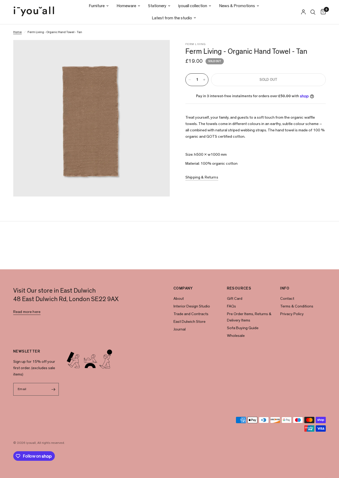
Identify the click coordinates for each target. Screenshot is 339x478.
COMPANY (183, 288)
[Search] (313, 12)
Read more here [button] (27, 312)
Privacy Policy (292, 314)
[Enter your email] (53, 389)
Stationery (157, 6)
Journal (179, 329)
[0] (322, 12)
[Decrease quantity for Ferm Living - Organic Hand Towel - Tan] (190, 80)
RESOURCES (239, 288)
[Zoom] (159, 51)
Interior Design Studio (191, 306)
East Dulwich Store (189, 322)
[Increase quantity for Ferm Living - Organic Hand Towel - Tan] (204, 80)
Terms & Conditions (296, 306)
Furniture (97, 6)
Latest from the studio (172, 18)
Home (17, 32)
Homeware (126, 6)
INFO (284, 288)
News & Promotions (237, 6)
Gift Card (234, 299)
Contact (287, 299)
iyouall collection (192, 6)
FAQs (231, 306)
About (178, 299)
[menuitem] (99, 6)
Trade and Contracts (190, 314)
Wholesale (236, 336)
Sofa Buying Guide (242, 328)
